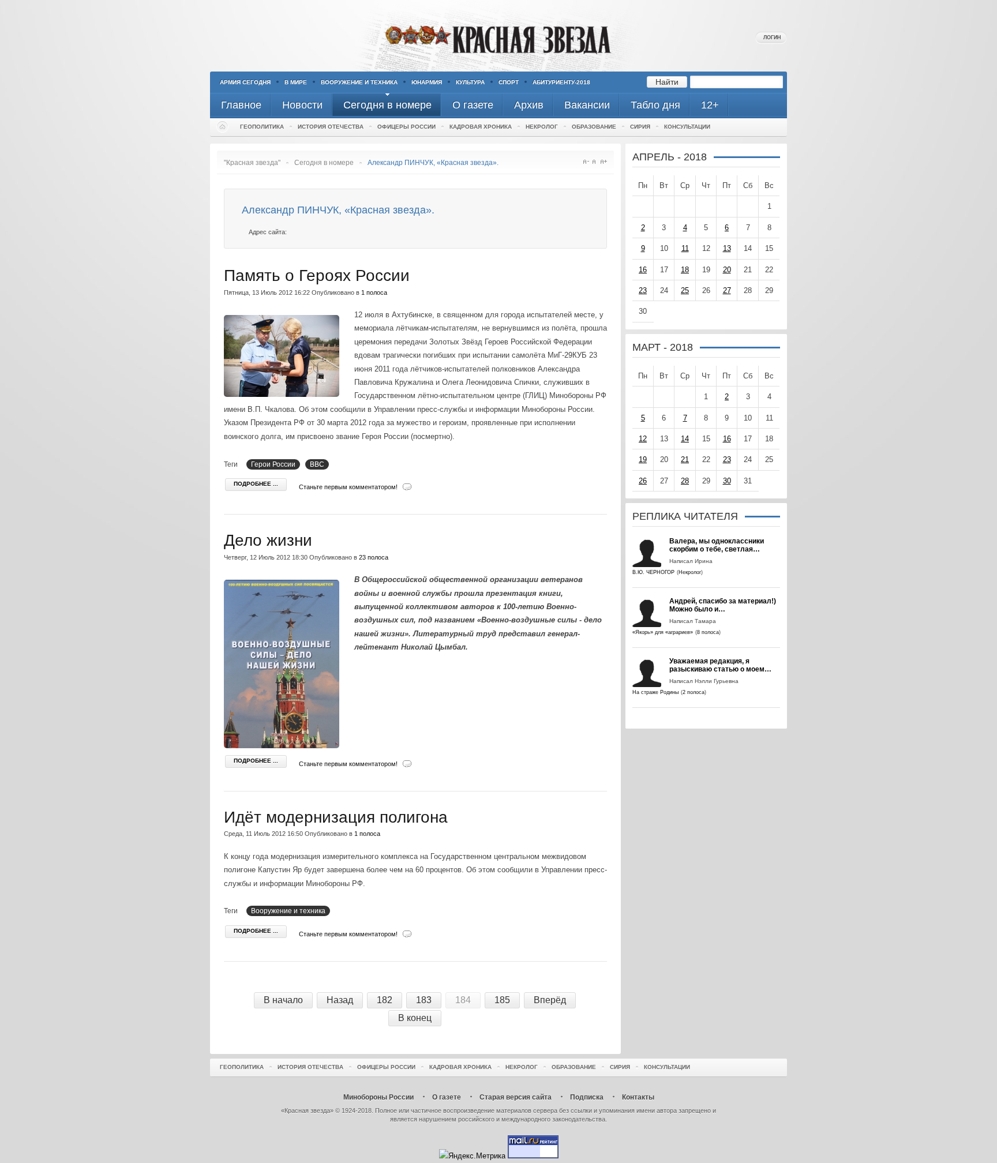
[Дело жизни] (284, 745)
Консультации (687, 126)
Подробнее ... (256, 484)
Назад (340, 1000)
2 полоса (693, 692)
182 (384, 1000)
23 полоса (373, 557)
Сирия (640, 126)
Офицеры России (406, 126)
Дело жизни (268, 540)
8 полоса (708, 632)
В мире (295, 82)
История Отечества (330, 126)
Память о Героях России (317, 275)
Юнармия (426, 82)
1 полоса (374, 292)
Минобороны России (378, 1097)
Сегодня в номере (324, 163)
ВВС (317, 464)
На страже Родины (655, 692)
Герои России (273, 464)
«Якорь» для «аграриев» (662, 632)
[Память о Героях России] (284, 394)
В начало (283, 1000)
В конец (415, 1018)
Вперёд (550, 1000)
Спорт (508, 82)
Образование (594, 126)
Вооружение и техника (359, 82)
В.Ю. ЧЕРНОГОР (653, 572)
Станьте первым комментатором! (348, 486)
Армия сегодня (245, 82)
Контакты (638, 1097)
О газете (446, 1097)
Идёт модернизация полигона (336, 817)
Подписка (587, 1097)
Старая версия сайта (515, 1097)
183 (424, 1000)
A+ (604, 161)
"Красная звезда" (252, 163)
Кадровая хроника (480, 126)
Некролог (542, 126)
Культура (470, 82)
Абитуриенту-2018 (561, 82)
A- (586, 161)
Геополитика (262, 126)
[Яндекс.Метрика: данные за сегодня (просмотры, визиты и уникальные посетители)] (472, 1155)
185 (502, 1000)
